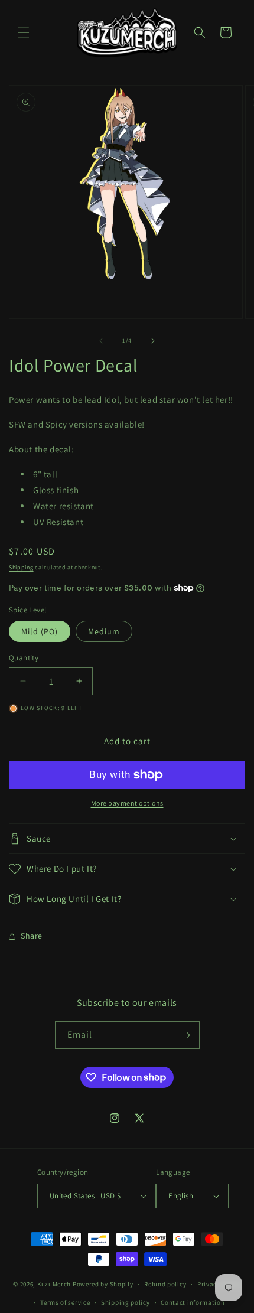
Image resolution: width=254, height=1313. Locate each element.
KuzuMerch (54, 1284)
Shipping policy (125, 1302)
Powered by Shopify (103, 1284)
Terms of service (65, 1302)
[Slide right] (153, 341)
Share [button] (32, 935)
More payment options (127, 803)
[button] (24, 32)
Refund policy (165, 1284)
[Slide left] (101, 341)
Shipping (21, 567)
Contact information (192, 1302)
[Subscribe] (186, 1035)
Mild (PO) (39, 631)
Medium (104, 631)
